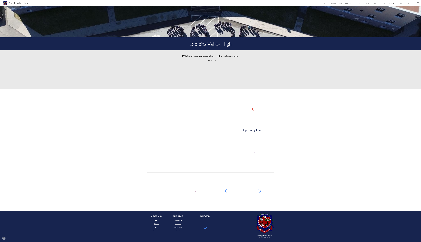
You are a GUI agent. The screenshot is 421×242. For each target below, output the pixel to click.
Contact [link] (411, 3)
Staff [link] (340, 3)
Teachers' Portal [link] (386, 3)
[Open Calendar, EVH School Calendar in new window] (269, 66)
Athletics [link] (366, 3)
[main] (210, 44)
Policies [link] (348, 3)
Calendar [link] (357, 3)
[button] (418, 3)
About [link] (333, 3)
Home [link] (326, 3)
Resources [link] (401, 3)
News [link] (375, 3)
